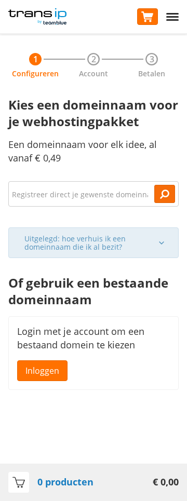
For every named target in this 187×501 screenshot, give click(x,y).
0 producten (65, 482)
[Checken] (164, 194)
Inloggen (42, 370)
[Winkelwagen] (147, 16)
